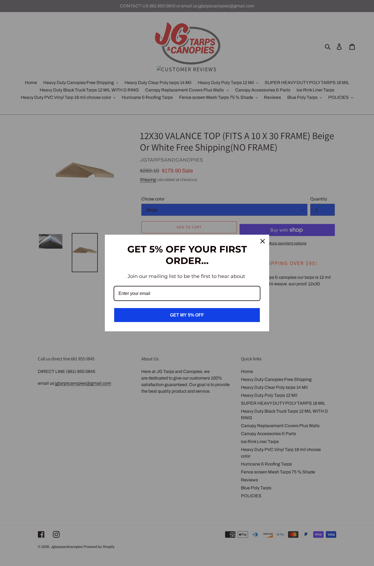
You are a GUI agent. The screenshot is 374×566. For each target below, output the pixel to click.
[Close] (262, 241)
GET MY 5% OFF (187, 315)
